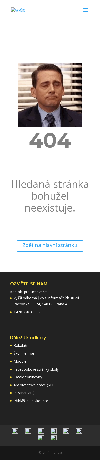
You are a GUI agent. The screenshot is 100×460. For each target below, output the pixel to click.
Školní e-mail (24, 353)
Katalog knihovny (28, 377)
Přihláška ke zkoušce (31, 400)
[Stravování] (15, 432)
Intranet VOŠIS (26, 392)
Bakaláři (20, 345)
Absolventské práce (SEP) (35, 384)
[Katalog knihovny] (54, 432)
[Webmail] (79, 432)
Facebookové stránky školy (36, 369)
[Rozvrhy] (28, 432)
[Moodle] (41, 439)
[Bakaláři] (66, 432)
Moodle (20, 361)
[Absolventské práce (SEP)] (54, 439)
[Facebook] (41, 432)
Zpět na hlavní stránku (50, 245)
